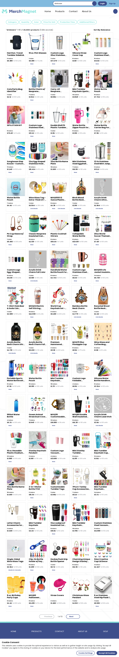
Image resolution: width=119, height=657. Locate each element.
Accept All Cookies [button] (107, 653)
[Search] (94, 3)
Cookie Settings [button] (85, 653)
